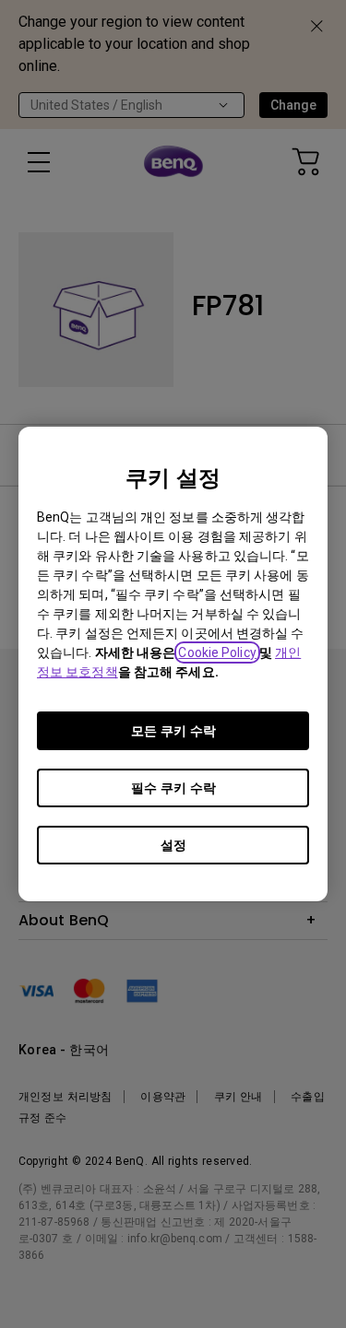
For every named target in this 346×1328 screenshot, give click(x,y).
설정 (173, 845)
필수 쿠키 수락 (173, 788)
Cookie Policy (217, 652)
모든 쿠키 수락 (173, 731)
